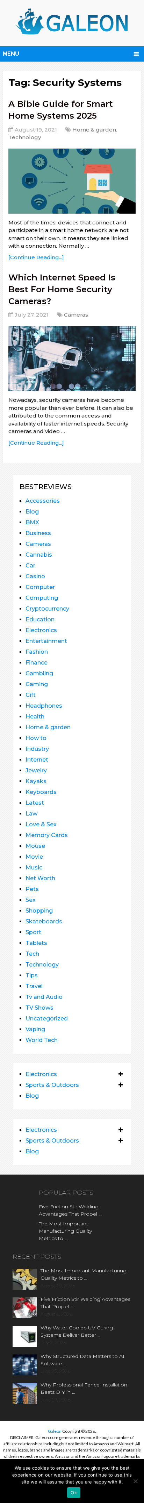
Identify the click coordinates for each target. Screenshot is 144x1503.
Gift (31, 695)
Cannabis (39, 554)
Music (34, 867)
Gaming (37, 684)
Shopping (39, 910)
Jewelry (36, 770)
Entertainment (46, 641)
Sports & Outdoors (52, 1085)
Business (38, 533)
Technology (24, 137)
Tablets (36, 943)
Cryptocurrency (47, 608)
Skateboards (44, 921)
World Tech (42, 1040)
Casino (35, 576)
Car (30, 565)
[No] (135, 1481)
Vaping (35, 1029)
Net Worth (40, 878)
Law (31, 813)
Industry (37, 749)
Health (35, 716)
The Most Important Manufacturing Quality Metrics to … (65, 1230)
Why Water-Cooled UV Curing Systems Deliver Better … (77, 1331)
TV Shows (39, 1007)
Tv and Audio (44, 997)
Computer (40, 587)
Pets (32, 889)
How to (36, 738)
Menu (11, 53)
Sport (33, 932)
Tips (32, 975)
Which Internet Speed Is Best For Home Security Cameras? (61, 289)
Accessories (43, 501)
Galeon (55, 1431)
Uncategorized (47, 1018)
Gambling (39, 673)
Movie (34, 856)
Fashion (37, 652)
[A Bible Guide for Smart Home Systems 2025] (72, 181)
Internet (37, 759)
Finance (37, 662)
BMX (32, 522)
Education (40, 619)
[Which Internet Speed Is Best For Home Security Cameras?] (72, 358)
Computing (42, 598)
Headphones (44, 705)
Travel (34, 986)
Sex (31, 900)
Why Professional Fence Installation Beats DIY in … (84, 1388)
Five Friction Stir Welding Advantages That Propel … (70, 1210)
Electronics (41, 630)
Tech (32, 954)
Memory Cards (47, 835)
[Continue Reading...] (36, 257)
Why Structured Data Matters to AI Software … (82, 1360)
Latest (35, 803)
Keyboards (41, 792)
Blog (32, 511)
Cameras (76, 314)
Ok (74, 1492)
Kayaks (36, 781)
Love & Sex (41, 824)
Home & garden (94, 129)
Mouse (35, 846)
